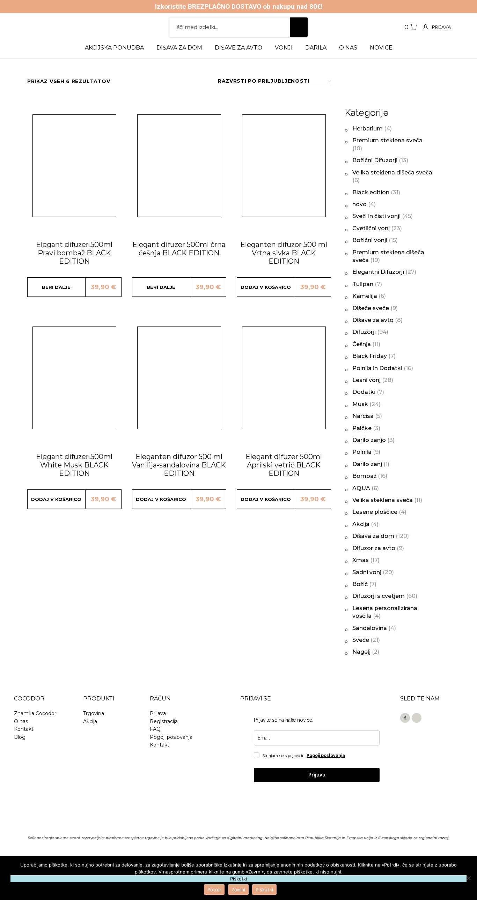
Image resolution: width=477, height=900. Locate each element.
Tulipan (362, 284)
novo (359, 204)
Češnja (361, 344)
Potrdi (214, 889)
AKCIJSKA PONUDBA (114, 47)
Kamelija (364, 296)
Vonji (284, 47)
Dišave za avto (238, 47)
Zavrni (238, 889)
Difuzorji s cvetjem (378, 596)
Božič (360, 584)
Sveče (360, 640)
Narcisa (363, 416)
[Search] (299, 27)
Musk (360, 404)
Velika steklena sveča (382, 500)
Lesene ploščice (374, 512)
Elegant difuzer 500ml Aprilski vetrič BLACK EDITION (283, 465)
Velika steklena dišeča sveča (392, 172)
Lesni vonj (366, 380)
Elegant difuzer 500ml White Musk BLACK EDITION (74, 465)
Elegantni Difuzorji (378, 272)
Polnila (362, 452)
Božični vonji (369, 240)
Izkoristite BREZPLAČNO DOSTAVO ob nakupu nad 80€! (238, 6)
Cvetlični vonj (371, 228)
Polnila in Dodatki (377, 368)
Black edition (370, 192)
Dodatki (363, 392)
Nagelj (361, 651)
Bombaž (364, 476)
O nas (348, 47)
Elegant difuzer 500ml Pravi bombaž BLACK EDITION (74, 252)
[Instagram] (416, 718)
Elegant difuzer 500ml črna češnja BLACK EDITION (179, 248)
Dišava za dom (179, 47)
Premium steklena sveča (387, 140)
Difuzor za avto (373, 548)
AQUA (361, 488)
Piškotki (264, 889)
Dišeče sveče (370, 308)
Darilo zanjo (369, 440)
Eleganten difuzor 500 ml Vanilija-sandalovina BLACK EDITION (179, 465)
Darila (315, 47)
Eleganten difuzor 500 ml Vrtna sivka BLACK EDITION (283, 252)
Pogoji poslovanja (326, 755)
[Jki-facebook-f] (405, 718)
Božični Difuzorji (374, 160)
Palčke (362, 428)
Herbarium (367, 128)
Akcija (360, 524)
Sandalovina (369, 628)
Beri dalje (56, 287)
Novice (381, 47)
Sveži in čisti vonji (376, 216)
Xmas (360, 560)
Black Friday (369, 356)
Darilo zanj (367, 464)
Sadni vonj (366, 572)
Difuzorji (364, 332)
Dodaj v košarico (266, 287)
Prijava (441, 27)
